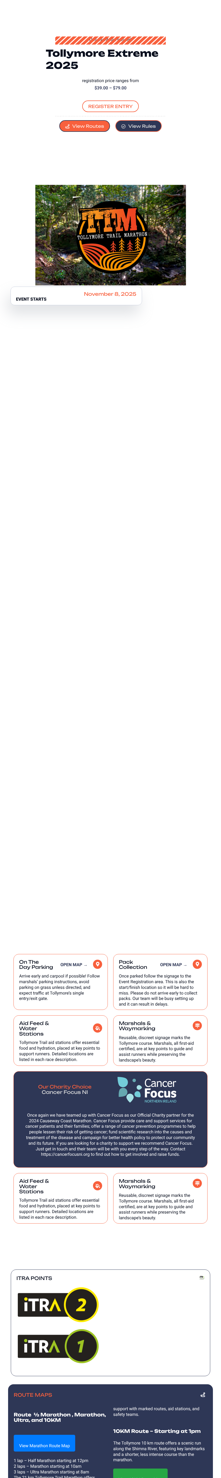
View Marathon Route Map (44, 1445)
